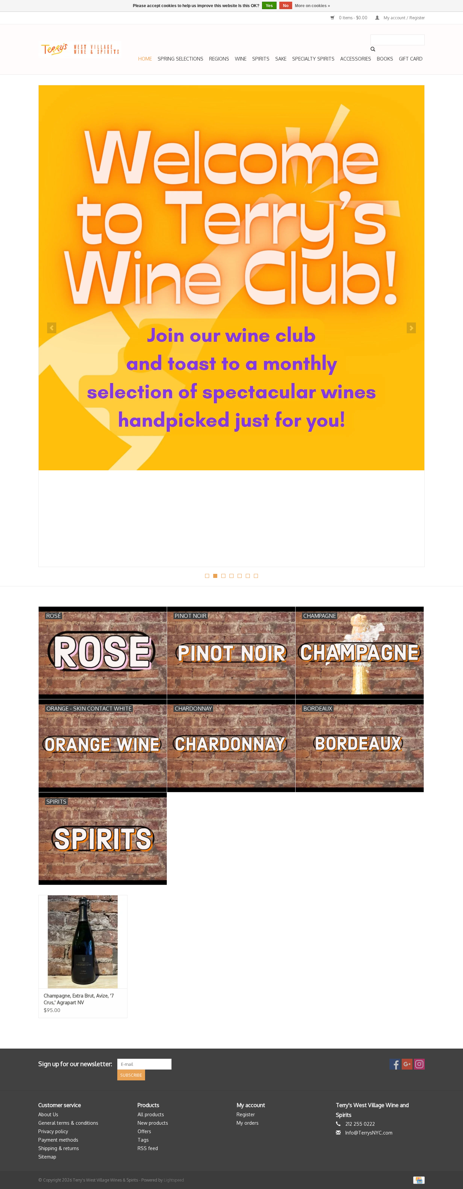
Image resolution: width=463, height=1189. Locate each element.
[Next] (411, 327)
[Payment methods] (418, 1179)
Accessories (355, 59)
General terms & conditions (68, 1123)
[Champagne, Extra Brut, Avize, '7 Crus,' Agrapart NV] (82, 941)
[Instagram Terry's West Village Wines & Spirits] (419, 1064)
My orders (248, 1123)
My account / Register (404, 17)
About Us (48, 1114)
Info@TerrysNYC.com (368, 1133)
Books (385, 59)
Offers (144, 1131)
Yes (269, 5)
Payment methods (58, 1140)
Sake (280, 59)
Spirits (260, 59)
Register (246, 1114)
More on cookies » (312, 5)
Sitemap (47, 1157)
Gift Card (411, 59)
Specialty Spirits (313, 59)
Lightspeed (174, 1180)
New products (153, 1123)
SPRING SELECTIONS (180, 59)
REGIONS (219, 59)
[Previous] (51, 327)
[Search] (372, 49)
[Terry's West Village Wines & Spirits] (79, 49)
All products (151, 1114)
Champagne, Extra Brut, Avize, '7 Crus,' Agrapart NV (79, 999)
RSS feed (148, 1148)
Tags (143, 1140)
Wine (240, 59)
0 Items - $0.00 (353, 17)
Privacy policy (53, 1131)
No (285, 5)
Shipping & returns (58, 1148)
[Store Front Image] (231, 277)
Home (145, 59)
